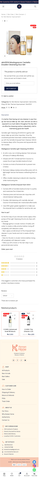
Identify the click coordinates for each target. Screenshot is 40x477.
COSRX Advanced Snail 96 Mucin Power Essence (10, 331)
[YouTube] (25, 360)
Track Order (6, 401)
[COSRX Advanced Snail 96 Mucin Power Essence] (10, 320)
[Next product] (7, 21)
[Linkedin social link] (14, 107)
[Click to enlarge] (5, 56)
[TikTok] (21, 360)
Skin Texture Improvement (16, 104)
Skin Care (10, 14)
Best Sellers (6, 376)
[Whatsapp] (34, 470)
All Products (6, 370)
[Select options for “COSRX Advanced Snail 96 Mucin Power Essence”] (14, 318)
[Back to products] (5, 21)
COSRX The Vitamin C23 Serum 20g (28, 331)
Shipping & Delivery (8, 392)
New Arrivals (6, 373)
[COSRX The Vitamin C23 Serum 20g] (28, 320)
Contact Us (5, 420)
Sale (3, 379)
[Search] (35, 6)
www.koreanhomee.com (11, 451)
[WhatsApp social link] (16, 107)
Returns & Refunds (8, 395)
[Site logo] (19, 6)
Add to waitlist (11, 88)
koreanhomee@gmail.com (11, 449)
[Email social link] (11, 107)
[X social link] (9, 107)
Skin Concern (20, 14)
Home (3, 14)
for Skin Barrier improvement (11, 17)
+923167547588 (8, 447)
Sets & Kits (32, 102)
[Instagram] (13, 360)
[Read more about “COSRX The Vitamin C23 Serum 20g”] (33, 318)
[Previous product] (2, 21)
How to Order (6, 389)
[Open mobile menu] (3, 6)
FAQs (3, 398)
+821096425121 (8, 445)
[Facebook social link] (7, 107)
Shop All (4, 104)
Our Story (5, 411)
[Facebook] (17, 360)
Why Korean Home (8, 414)
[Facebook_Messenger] (34, 462)
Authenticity (6, 417)
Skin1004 (29, 104)
